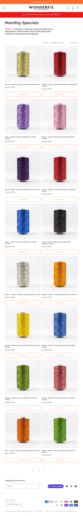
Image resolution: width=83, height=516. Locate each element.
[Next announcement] (79, 15)
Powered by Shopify (27, 511)
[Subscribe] (39, 486)
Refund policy (39, 511)
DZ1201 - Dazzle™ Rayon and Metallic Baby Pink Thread (58, 137)
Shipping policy (71, 511)
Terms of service (60, 511)
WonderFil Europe (15, 511)
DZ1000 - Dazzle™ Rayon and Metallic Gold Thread (22, 84)
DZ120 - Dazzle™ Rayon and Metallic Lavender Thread (20, 137)
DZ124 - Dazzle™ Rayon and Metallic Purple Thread (22, 189)
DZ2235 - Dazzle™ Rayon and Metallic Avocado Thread (21, 398)
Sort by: (46, 42)
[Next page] (49, 470)
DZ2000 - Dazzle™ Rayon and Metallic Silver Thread (22, 294)
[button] (4, 8)
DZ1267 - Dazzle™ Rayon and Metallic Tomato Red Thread (59, 190)
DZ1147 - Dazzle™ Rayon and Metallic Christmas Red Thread (59, 85)
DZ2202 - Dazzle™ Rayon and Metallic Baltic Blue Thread (58, 346)
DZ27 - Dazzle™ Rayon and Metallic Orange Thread (22, 450)
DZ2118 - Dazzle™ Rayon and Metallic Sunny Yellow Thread (22, 346)
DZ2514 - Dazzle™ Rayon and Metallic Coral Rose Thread (58, 398)
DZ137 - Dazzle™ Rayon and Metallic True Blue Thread (20, 242)
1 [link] (33, 470)
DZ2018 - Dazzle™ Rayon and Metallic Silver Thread (59, 294)
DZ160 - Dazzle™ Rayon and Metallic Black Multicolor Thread (56, 242)
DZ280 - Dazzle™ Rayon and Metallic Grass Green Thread (58, 451)
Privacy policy (49, 511)
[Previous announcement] (4, 15)
